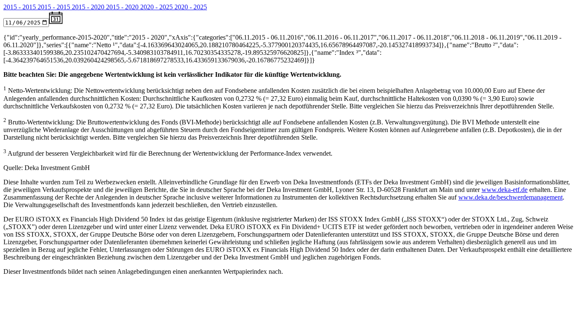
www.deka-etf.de (505, 189)
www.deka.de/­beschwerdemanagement (510, 197)
